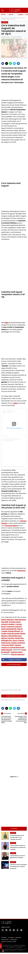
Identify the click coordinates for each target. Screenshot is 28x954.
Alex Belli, (5, 622)
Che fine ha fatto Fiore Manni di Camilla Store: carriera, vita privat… (18, 866)
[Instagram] (10, 930)
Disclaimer (18, 937)
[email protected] (4, 946)
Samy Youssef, (18, 640)
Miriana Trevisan (7, 638)
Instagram (21, 570)
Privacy (1, 946)
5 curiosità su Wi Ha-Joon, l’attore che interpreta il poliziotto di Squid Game (6, 719)
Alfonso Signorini (17, 654)
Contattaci (11, 937)
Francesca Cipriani (14, 626)
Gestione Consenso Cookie (8, 941)
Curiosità (7, 17)
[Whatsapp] (10, 63)
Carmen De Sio (5, 37)
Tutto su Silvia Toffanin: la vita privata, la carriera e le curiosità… (18, 847)
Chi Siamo (4, 937)
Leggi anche (14, 828)
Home (2, 17)
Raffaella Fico (6, 640)
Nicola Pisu (19, 638)
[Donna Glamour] (15, 10)
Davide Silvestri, (14, 631)
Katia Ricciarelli (13, 633)
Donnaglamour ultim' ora (14, 696)
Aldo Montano (20, 619)
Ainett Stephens (7, 619)
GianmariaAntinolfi (8, 629)
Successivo (21, 713)
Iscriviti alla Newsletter (14, 664)
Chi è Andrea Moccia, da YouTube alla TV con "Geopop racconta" (17, 837)
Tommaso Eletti (11, 525)
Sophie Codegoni (18, 643)
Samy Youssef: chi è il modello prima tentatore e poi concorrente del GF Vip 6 (21, 719)
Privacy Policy (5, 939)
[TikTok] (17, 930)
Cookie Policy (13, 939)
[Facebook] (2, 63)
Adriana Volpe (16, 652)
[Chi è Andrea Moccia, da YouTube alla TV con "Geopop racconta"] (5, 836)
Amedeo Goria (15, 622)
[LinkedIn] (18, 63)
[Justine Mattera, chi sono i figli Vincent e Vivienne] (5, 856)
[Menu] (2, 10)
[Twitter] (6, 63)
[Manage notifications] (3, 951)
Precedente (7, 713)
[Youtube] (21, 930)
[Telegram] (14, 63)
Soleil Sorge (5, 643)
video (6, 322)
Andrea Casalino (8, 624)
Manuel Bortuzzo (15, 636)
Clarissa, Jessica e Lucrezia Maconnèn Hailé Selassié (12, 647)
